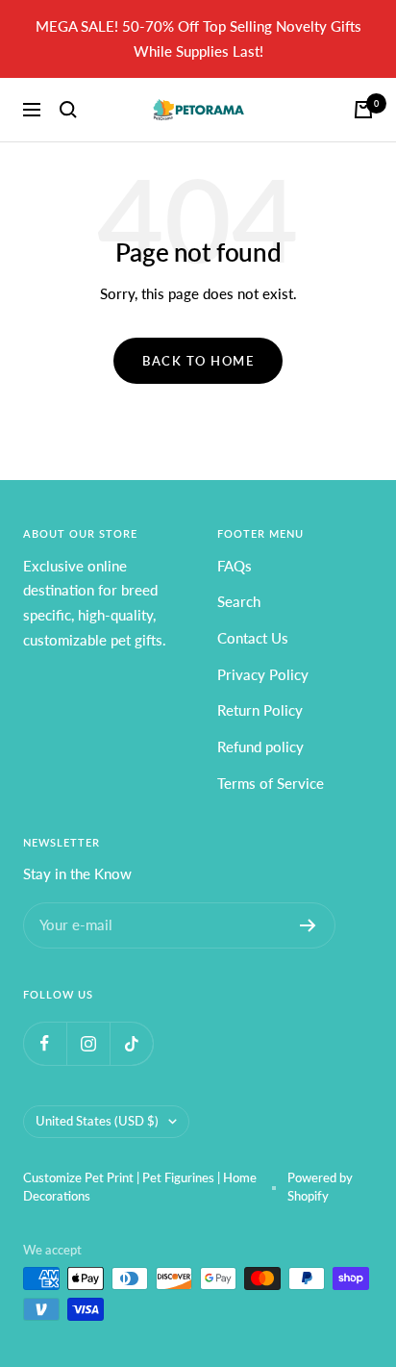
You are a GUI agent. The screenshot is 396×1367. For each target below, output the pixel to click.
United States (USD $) (97, 1120)
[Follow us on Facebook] (44, 1043)
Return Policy (260, 710)
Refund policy (260, 746)
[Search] (68, 109)
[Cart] (363, 109)
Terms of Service (270, 783)
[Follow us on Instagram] (88, 1043)
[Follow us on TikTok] (131, 1043)
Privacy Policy (263, 674)
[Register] (308, 925)
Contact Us (252, 637)
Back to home (198, 360)
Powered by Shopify (320, 1187)
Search (238, 601)
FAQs (234, 565)
